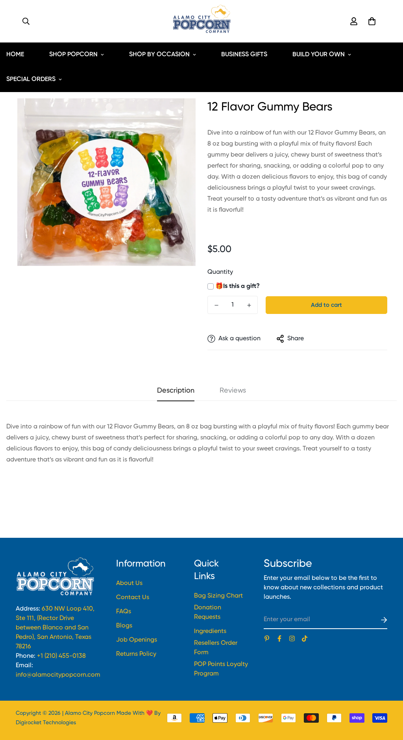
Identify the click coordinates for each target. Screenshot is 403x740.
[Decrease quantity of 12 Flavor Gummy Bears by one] (216, 305)
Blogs (124, 626)
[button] (370, 21)
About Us (129, 583)
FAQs (123, 612)
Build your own (318, 55)
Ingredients (210, 631)
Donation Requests (207, 612)
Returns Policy (136, 654)
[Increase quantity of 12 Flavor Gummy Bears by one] (248, 305)
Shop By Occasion (159, 55)
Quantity (220, 272)
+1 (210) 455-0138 (61, 656)
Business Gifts (244, 55)
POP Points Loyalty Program (221, 669)
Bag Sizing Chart (218, 596)
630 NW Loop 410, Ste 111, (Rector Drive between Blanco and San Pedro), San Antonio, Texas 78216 (55, 628)
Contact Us (132, 597)
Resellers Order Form (215, 648)
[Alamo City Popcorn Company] (202, 21)
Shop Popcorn (73, 55)
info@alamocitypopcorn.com (58, 675)
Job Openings (136, 640)
